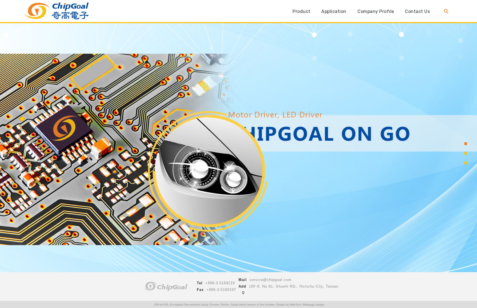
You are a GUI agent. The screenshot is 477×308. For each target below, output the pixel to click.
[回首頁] (56, 10)
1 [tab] (466, 143)
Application (334, 11)
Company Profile (375, 11)
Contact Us (417, 11)
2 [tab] (466, 153)
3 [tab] (466, 163)
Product (302, 11)
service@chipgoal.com (271, 280)
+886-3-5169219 (220, 283)
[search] (447, 12)
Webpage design (313, 304)
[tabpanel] (238, 154)
